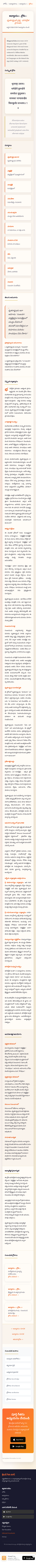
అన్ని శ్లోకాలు (5, 1499)
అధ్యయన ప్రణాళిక (12, 1372)
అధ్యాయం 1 (23, 4)
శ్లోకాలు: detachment (13, 1386)
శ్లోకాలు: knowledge (13, 1379)
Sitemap (4, 1536)
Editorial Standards (8, 1533)
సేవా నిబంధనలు (6, 1529)
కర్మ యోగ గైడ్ (11, 1365)
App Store (19, 1439)
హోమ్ (5, 4)
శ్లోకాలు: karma (11, 1399)
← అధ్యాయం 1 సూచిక (18, 1329)
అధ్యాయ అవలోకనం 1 (13, 1359)
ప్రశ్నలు (4, 1502)
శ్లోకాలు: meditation (13, 1392)
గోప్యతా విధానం (6, 1526)
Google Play (20, 1446)
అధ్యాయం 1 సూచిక (18, 1334)
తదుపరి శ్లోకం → (18, 1339)
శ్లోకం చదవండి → (13, 1276)
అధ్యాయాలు (13, 4)
